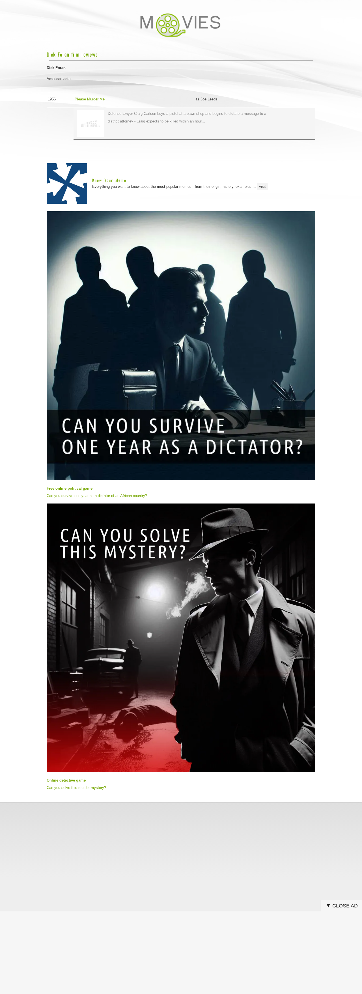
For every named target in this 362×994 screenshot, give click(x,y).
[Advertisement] (181, 846)
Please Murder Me (90, 99)
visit (262, 186)
